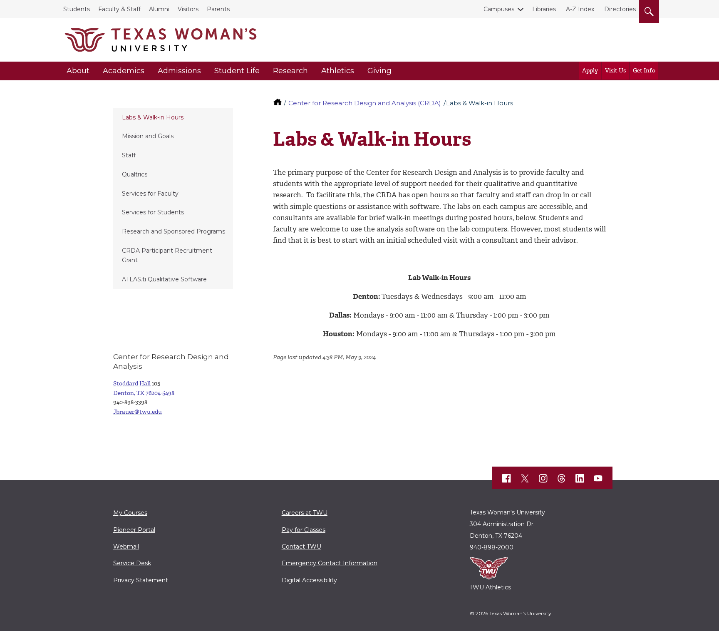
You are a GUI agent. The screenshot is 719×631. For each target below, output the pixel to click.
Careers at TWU (304, 513)
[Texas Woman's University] (160, 40)
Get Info (644, 71)
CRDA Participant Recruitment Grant (167, 255)
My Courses (130, 513)
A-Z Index (580, 9)
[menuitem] (173, 117)
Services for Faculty (150, 193)
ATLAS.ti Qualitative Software (164, 279)
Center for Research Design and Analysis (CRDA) (364, 103)
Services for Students (153, 212)
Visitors (188, 9)
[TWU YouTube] (598, 478)
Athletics (337, 70)
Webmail (126, 546)
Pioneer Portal (134, 530)
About (78, 70)
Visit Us (615, 71)
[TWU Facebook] (507, 479)
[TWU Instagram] (543, 479)
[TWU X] (525, 478)
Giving (379, 70)
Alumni (159, 9)
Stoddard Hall (132, 384)
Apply (590, 71)
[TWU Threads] (562, 479)
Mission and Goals (148, 136)
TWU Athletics (490, 587)
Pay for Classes (303, 530)
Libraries (544, 9)
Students (76, 9)
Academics (123, 70)
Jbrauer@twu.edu (137, 412)
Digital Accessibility (309, 580)
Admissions (179, 70)
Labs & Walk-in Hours (152, 117)
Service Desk (132, 563)
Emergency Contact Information (329, 563)
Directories (620, 9)
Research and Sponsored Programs (173, 231)
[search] (649, 10)
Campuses (498, 9)
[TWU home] (278, 103)
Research (290, 70)
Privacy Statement (140, 580)
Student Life (237, 70)
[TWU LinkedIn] (580, 479)
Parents (218, 9)
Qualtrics (134, 174)
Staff (129, 155)
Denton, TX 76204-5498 (143, 393)
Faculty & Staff (119, 9)
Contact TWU (301, 546)
